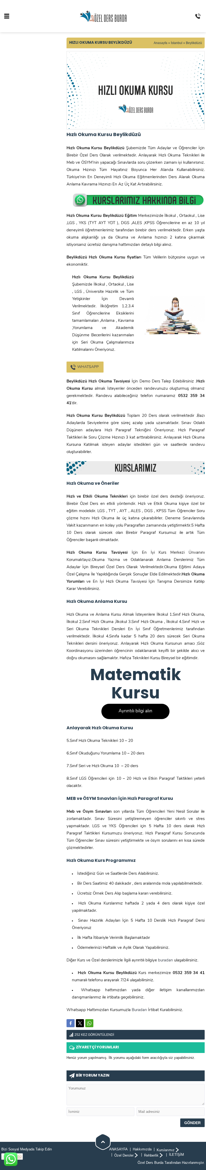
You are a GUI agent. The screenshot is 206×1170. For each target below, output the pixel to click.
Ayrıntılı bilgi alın (135, 711)
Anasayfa (160, 43)
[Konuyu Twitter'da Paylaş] (80, 1023)
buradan (165, 960)
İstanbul (176, 43)
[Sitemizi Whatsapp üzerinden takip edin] (19, 1156)
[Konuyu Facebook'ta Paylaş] (71, 1023)
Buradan (139, 1010)
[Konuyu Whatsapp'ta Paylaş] (89, 1023)
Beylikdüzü (194, 43)
